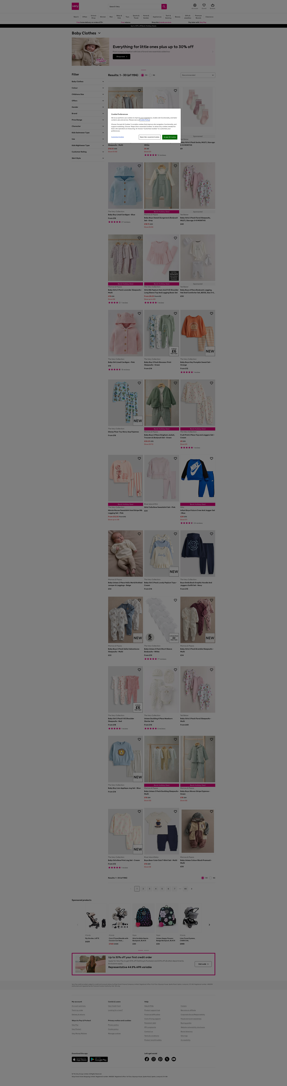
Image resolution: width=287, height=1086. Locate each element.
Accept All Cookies (170, 137)
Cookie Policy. (145, 120)
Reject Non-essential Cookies (149, 137)
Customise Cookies (117, 137)
